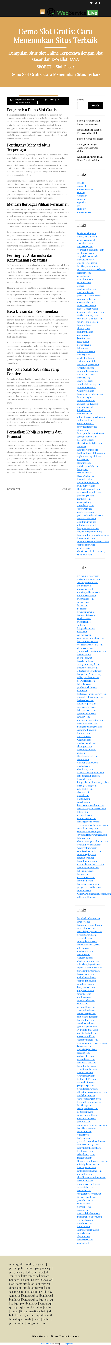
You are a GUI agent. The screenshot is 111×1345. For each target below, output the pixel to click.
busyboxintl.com (85, 661)
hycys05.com (83, 716)
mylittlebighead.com (87, 1049)
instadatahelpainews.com (89, 1216)
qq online (81, 202)
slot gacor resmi (36, 1323)
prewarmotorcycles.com (89, 295)
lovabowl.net (83, 921)
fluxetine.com (84, 462)
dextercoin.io (83, 548)
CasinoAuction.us (85, 475)
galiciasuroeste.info (86, 361)
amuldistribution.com (87, 1016)
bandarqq (28, 1295)
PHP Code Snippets (44, 1344)
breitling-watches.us (87, 266)
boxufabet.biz (84, 1190)
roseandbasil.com (85, 439)
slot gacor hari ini (35, 1291)
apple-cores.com (85, 511)
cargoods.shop (84, 634)
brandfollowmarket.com (89, 844)
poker (12, 1268)
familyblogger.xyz (86, 1095)
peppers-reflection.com (89, 887)
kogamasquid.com (86, 538)
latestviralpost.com (86, 703)
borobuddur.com (85, 1020)
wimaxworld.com (85, 390)
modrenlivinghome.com (88, 1213)
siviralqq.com (83, 801)
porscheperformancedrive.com (92, 1124)
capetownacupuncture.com (90, 638)
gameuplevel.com (86, 1010)
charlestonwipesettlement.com (92, 841)
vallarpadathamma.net (88, 677)
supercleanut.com (86, 1059)
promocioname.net (86, 387)
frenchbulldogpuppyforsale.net (93, 534)
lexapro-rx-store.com (88, 528)
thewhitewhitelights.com (89, 443)
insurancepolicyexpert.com (90, 312)
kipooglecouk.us (85, 479)
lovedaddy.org (84, 779)
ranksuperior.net (85, 857)
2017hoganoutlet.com (87, 582)
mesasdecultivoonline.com (90, 697)
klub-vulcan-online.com (89, 1101)
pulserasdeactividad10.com (90, 515)
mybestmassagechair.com (89, 456)
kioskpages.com (85, 1151)
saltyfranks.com (85, 331)
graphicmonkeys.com (87, 1069)
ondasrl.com (83, 1134)
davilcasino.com (84, 997)
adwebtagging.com (86, 854)
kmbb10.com (83, 733)
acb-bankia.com (84, 788)
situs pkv (81, 208)
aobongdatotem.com (87, 941)
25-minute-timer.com (87, 1029)
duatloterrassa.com (86, 1118)
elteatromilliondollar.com (89, 670)
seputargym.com (85, 983)
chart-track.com (85, 380)
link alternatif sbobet (32, 1311)
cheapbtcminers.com (87, 1039)
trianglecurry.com (86, 1154)
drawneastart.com (86, 1075)
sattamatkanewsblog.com (89, 831)
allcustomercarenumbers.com (92, 1092)
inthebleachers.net (86, 525)
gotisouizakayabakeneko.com (91, 651)
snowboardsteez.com (87, 723)
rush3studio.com (85, 598)
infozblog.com (84, 410)
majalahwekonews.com (88, 579)
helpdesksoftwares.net (88, 918)
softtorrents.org (85, 1111)
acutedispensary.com (87, 828)
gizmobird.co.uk (85, 243)
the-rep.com (83, 328)
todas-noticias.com (86, 615)
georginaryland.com (87, 436)
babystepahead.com (87, 860)
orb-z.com (82, 690)
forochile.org (83, 377)
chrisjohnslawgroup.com (89, 1098)
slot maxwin (43, 1284)
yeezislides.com (84, 938)
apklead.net (83, 1242)
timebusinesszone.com (88, 883)
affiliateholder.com (86, 897)
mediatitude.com (85, 292)
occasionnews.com (86, 877)
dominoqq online (85, 189)
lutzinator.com (84, 1131)
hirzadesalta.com (85, 974)
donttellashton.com (86, 595)
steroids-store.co (85, 423)
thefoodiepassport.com (88, 489)
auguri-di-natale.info (87, 256)
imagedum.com (84, 1157)
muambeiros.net (85, 407)
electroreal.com (85, 951)
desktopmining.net (86, 521)
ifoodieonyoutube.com (88, 961)
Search (80, 99)
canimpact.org (84, 502)
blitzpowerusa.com (86, 710)
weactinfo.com (84, 739)
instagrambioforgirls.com (89, 726)
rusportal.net (83, 621)
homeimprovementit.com (89, 924)
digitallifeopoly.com (86, 977)
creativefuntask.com (87, 1033)
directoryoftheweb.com (88, 592)
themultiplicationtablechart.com (93, 541)
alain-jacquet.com (85, 647)
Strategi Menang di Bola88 (90, 138)
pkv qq (80, 182)
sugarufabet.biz (85, 1187)
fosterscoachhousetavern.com (92, 693)
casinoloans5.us (84, 472)
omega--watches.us (87, 262)
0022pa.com (83, 341)
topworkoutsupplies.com (89, 967)
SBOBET (44, 66)
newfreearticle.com (86, 706)
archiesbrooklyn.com (87, 403)
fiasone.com (83, 759)
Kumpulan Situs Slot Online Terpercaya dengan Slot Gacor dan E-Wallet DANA (55, 56)
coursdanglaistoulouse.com (90, 249)
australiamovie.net (86, 239)
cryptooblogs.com (86, 1006)
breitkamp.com (84, 1105)
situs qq (81, 192)
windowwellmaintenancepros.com (94, 893)
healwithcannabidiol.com (89, 1147)
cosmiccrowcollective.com (89, 644)
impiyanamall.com (86, 987)
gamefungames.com (87, 1026)
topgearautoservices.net (89, 1193)
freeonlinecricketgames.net (90, 393)
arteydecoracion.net (87, 426)
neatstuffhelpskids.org (88, 371)
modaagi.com (83, 354)
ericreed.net (83, 459)
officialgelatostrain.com (88, 1164)
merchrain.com (84, 1223)
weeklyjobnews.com (87, 847)
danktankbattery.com (87, 762)
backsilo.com (83, 798)
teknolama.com (84, 683)
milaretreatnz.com (86, 351)
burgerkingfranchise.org (89, 674)
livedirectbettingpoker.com (90, 772)
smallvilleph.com (85, 357)
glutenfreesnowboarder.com (91, 1141)
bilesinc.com (83, 348)
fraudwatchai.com (86, 1000)
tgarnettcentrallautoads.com (91, 269)
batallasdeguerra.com (88, 364)
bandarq (14, 1280)
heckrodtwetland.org (87, 449)
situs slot (81, 199)
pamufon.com (83, 1121)
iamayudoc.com (84, 1046)
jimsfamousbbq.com (86, 233)
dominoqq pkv (84, 212)
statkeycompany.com (87, 315)
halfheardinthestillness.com (91, 452)
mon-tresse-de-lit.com (88, 1183)
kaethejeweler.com (86, 1167)
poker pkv (82, 185)
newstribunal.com (86, 928)
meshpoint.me (84, 654)
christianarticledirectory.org (91, 551)
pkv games (39, 1264)
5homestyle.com (85, 554)
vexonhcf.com (84, 282)
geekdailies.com (85, 1219)
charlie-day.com (85, 769)
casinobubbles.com (86, 980)
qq (37, 1295)
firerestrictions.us (86, 400)
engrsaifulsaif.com (86, 1036)
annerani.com (83, 334)
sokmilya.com (83, 1233)
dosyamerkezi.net (86, 302)
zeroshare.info (84, 344)
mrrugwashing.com (86, 785)
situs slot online (33, 1307)
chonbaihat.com (84, 413)
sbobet (48, 1307)
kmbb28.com (83, 1226)
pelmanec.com (84, 585)
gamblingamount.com (88, 867)
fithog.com (82, 430)
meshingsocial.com (86, 742)
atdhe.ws (81, 446)
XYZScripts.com (67, 1344)
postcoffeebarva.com (87, 667)
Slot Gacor (65, 66)
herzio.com (82, 605)
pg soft (44, 1276)
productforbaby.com (87, 687)
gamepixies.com (85, 1072)
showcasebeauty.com (87, 308)
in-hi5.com (82, 608)
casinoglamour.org (86, 544)
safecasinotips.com (86, 1082)
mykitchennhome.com (88, 482)
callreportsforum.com (88, 1229)
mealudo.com (83, 765)
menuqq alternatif (20, 1264)
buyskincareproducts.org (89, 531)
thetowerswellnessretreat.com (92, 1160)
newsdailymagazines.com (89, 931)
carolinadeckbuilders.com (89, 318)
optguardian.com (85, 990)
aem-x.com (82, 1003)
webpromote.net (85, 420)
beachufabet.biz (85, 1180)
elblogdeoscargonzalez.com (91, 416)
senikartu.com (84, 618)
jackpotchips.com (85, 1085)
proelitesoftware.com (87, 1088)
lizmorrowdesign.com (88, 1144)
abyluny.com (83, 1236)
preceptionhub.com (86, 934)
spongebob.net (84, 657)
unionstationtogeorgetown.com (92, 1042)
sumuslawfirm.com (86, 818)
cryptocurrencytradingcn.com (92, 834)
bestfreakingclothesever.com (91, 808)
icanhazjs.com (83, 498)
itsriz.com (82, 631)
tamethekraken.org (87, 1128)
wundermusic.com (86, 1023)
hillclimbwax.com (85, 870)
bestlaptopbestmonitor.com (90, 433)
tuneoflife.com (84, 890)
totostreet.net (84, 993)
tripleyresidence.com (87, 1108)
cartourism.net (84, 508)
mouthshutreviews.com (88, 970)
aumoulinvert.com (86, 485)
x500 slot (46, 1280)
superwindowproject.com (89, 492)
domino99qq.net (85, 588)
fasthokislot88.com (86, 1079)
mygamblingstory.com (88, 575)
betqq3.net (82, 469)
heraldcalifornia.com (87, 1065)
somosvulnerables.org (88, 1115)
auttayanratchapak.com (88, 664)
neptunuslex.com (85, 253)
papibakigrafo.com (86, 495)
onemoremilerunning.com (90, 720)
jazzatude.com (84, 338)
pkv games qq (43, 1268)
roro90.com (83, 602)
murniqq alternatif (41, 1315)
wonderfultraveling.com (89, 384)
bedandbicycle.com (86, 1062)
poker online (25, 1268)
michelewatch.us (85, 259)
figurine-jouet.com (86, 1197)
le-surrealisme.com (86, 305)
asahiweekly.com (85, 1056)
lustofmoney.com (85, 880)
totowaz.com (83, 838)
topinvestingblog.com (87, 321)
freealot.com (83, 1052)
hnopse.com (83, 874)
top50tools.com (84, 325)
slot (11, 1284)
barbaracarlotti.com (86, 518)
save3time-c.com (85, 279)
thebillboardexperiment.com (91, 1177)
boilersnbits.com (85, 700)
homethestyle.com (86, 1013)
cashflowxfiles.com (86, 729)
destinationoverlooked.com (90, 864)
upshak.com (83, 795)
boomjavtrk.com (85, 1239)
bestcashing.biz (84, 397)
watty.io (81, 624)
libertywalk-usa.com (87, 236)
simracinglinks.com (86, 298)
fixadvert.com (84, 272)
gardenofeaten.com (86, 713)
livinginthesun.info (86, 628)
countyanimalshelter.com (89, 851)
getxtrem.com (84, 736)
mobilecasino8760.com (88, 466)
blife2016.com (83, 1138)
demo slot (82, 195)
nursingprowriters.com (88, 821)
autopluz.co (83, 275)
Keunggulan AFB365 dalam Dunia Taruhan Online (87, 148)
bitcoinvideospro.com (87, 641)
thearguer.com (84, 746)
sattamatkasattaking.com (89, 1170)
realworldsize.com (86, 680)
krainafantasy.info (85, 611)
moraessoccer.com (86, 374)
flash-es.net (83, 792)
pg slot (25, 1280)
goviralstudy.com (85, 505)
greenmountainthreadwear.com (92, 824)
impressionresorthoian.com (90, 805)
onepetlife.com (84, 1174)
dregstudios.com (85, 367)
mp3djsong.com (84, 246)
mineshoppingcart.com (88, 964)
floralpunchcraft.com (87, 756)
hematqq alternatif (20, 1319)
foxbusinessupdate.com (88, 775)
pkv (79, 205)
